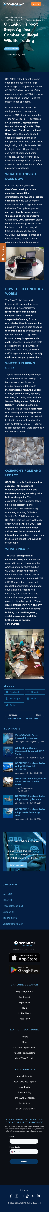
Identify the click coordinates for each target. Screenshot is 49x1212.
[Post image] (8, 738)
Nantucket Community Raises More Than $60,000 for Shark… (30, 781)
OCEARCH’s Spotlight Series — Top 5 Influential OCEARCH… (30, 766)
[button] (14, 692)
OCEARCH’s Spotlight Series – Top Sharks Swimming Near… (30, 812)
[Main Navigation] (44, 4)
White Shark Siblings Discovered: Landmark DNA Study (29, 751)
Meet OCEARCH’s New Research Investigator (27, 736)
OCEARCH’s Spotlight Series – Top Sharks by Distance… (30, 798)
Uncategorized (21, 741)
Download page (17, 865)
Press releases (27, 788)
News (17, 788)
